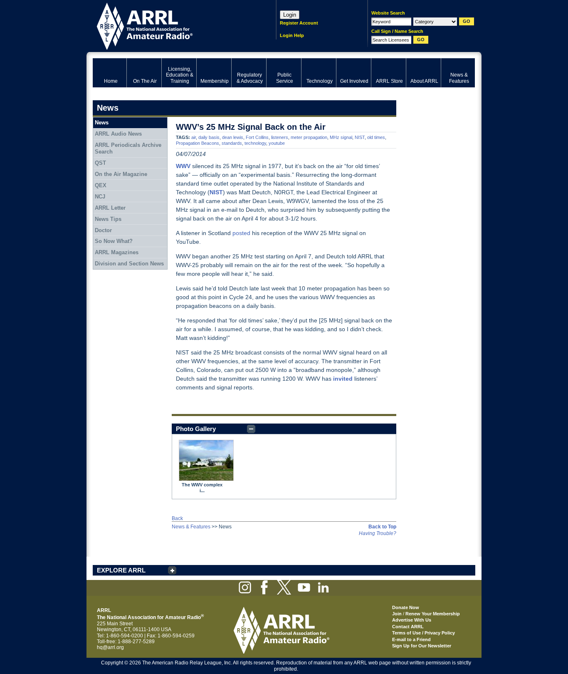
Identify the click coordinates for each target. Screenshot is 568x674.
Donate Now (405, 607)
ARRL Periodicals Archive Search (128, 148)
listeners (279, 137)
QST (100, 163)
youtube (277, 143)
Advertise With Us (411, 619)
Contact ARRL (408, 626)
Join (397, 613)
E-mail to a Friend (411, 639)
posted (241, 233)
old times (376, 137)
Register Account (299, 22)
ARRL (173, 25)
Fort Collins (257, 137)
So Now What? (114, 241)
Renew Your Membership (432, 613)
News (102, 122)
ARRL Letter (110, 208)
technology (255, 143)
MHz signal (341, 137)
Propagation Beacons (197, 143)
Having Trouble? (377, 533)
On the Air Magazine (121, 174)
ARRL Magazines (116, 252)
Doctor (103, 230)
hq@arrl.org (110, 647)
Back (177, 518)
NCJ (100, 196)
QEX (100, 185)
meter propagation (309, 137)
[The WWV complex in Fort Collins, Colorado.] (206, 460)
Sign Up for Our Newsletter (421, 645)
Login (289, 15)
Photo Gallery (196, 428)
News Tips (108, 219)
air (193, 137)
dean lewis (232, 137)
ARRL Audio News (118, 134)
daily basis (209, 137)
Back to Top (382, 527)
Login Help (292, 35)
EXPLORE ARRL (121, 570)
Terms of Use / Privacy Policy (423, 632)
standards (232, 143)
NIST (360, 137)
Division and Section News (129, 263)
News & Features (191, 527)
